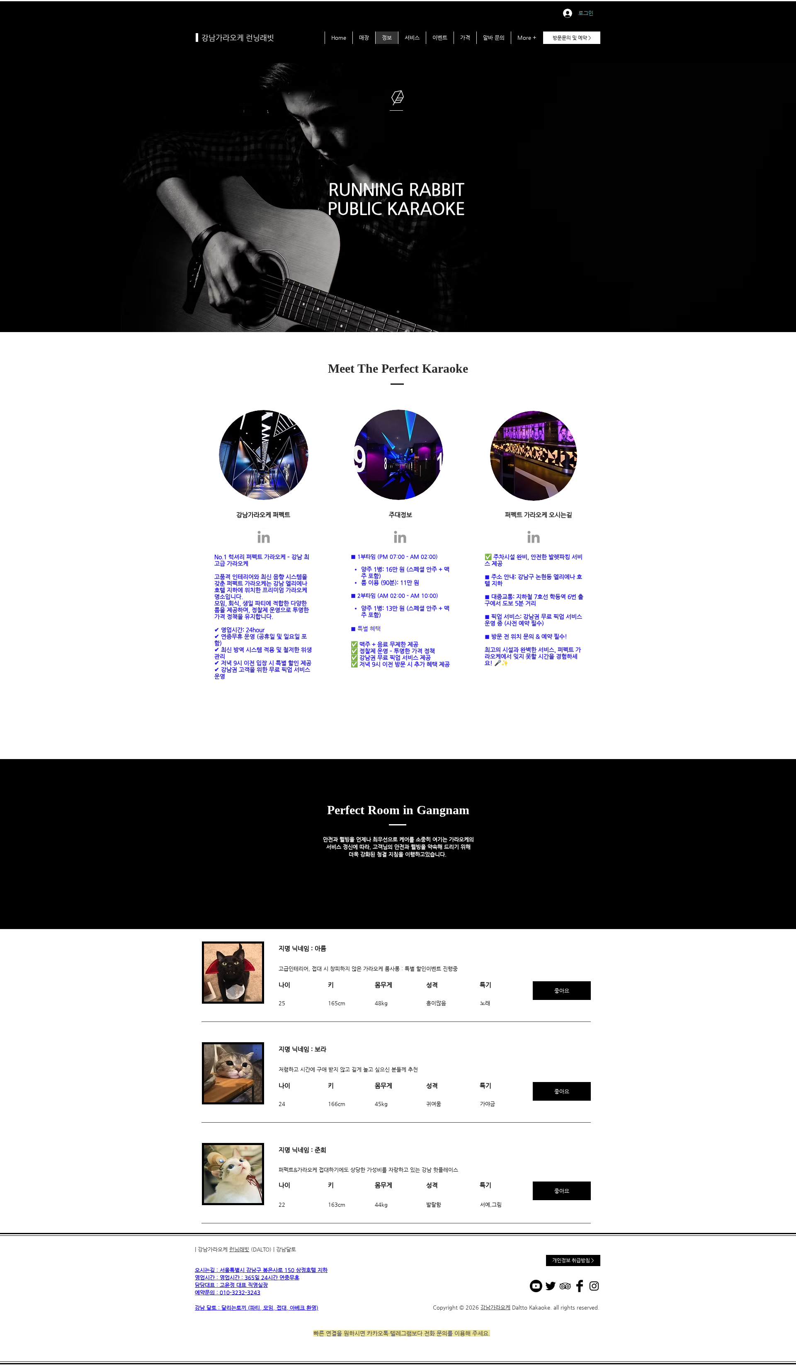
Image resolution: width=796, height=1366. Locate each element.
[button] (562, 990)
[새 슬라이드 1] (398, 312)
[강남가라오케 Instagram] (594, 1286)
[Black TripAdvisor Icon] (565, 1286)
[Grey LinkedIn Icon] (263, 537)
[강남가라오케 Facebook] (579, 1286)
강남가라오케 (495, 1307)
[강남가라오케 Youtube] (536, 1286)
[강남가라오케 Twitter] (550, 1286)
